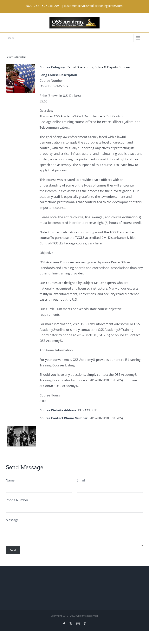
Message (12, 520)
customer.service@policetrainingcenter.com (93, 6)
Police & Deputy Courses (112, 67)
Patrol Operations (80, 67)
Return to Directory (16, 56)
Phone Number (17, 500)
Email (81, 480)
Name (10, 480)
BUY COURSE (87, 410)
